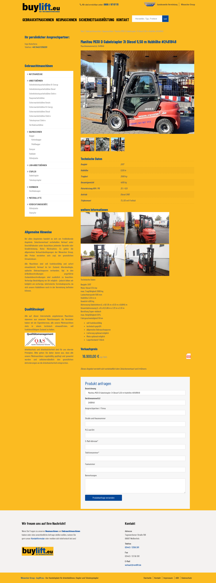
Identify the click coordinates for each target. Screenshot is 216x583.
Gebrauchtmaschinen (38, 19)
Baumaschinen (35, 131)
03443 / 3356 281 (132, 547)
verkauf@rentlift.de (133, 564)
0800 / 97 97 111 (111, 4)
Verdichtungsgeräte (38, 204)
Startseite (147, 577)
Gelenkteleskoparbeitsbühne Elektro (42, 93)
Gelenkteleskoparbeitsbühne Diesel (42, 89)
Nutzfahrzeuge (36, 74)
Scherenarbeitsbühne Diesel (39, 111)
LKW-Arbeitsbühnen (38, 165)
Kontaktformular (38, 538)
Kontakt (122, 19)
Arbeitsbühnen (36, 80)
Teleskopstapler (35, 180)
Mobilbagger (35, 144)
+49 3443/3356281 (39, 47)
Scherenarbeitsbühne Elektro (40, 116)
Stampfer (32, 212)
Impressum (168, 577)
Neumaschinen (66, 19)
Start (82, 31)
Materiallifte (35, 197)
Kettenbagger (36, 139)
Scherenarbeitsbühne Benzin (39, 102)
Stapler (32, 171)
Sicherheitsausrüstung (96, 19)
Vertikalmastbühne (36, 125)
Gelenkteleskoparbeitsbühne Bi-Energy (43, 84)
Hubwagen (33, 186)
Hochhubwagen (34, 191)
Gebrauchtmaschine (93, 31)
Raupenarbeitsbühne (37, 98)
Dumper (32, 149)
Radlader (32, 153)
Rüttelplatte (33, 158)
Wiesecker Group (188, 4)
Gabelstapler (34, 175)
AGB (177, 577)
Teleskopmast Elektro (37, 120)
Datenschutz (186, 577)
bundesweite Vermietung (167, 4)
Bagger (32, 135)
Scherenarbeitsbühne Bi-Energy (41, 107)
